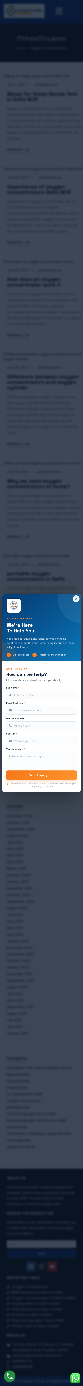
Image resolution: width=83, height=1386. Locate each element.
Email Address (15, 703)
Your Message (15, 749)
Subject (11, 733)
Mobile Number (16, 718)
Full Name (12, 687)
